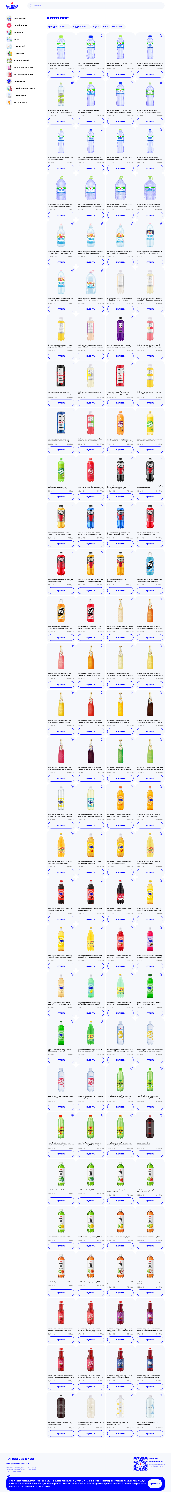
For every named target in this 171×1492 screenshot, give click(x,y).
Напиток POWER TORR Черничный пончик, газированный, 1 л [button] (119, 346)
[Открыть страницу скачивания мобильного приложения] (141, 1464)
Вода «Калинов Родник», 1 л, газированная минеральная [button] (119, 111)
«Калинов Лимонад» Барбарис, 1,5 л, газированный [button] (119, 956)
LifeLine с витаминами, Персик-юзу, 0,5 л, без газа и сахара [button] (150, 299)
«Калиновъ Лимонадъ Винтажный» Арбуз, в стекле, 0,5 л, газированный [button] (59, 674)
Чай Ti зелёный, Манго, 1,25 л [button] (90, 1237)
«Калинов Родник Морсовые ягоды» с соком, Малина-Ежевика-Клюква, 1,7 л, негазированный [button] (150, 1330)
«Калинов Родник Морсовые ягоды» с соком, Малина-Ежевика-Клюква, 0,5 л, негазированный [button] (120, 1330)
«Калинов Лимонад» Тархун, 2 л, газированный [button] (90, 1050)
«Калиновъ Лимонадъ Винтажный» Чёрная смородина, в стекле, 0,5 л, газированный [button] (90, 768)
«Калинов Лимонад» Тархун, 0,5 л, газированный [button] (149, 1003)
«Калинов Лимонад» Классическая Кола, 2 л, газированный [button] (119, 909)
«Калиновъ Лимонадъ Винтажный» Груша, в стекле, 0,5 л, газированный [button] (89, 674)
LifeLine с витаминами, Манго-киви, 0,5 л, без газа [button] (149, 393)
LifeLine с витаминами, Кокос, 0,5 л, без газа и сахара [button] (119, 299)
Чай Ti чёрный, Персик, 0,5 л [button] (59, 1282)
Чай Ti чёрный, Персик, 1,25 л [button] (90, 1282)
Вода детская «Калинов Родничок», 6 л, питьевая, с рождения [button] (90, 299)
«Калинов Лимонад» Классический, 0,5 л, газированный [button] (149, 909)
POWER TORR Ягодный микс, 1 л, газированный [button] (61, 580)
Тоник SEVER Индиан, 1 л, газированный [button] (117, 1423)
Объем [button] (63, 27)
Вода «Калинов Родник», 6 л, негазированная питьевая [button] (60, 205)
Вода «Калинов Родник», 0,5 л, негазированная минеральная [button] (120, 64)
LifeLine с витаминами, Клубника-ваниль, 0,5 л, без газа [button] (149, 346)
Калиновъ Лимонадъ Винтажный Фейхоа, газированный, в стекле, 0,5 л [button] (150, 768)
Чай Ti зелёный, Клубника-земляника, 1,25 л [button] (150, 1191)
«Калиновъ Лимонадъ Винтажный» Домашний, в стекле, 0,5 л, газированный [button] (120, 674)
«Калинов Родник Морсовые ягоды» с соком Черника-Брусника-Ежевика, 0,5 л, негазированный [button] (119, 1377)
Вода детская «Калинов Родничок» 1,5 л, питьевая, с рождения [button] (149, 252)
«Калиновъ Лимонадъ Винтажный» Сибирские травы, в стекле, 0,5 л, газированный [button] (149, 721)
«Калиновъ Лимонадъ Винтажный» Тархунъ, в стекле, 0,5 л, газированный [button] (119, 768)
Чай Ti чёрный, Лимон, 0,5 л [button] (118, 1237)
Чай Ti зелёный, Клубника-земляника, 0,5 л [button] (120, 1191)
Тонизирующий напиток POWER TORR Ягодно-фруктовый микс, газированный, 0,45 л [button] (120, 393)
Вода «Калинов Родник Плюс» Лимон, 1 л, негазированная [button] (150, 1050)
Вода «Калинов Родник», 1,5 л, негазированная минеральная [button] (61, 158)
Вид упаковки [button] (80, 27)
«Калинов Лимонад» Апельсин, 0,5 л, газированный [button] (119, 815)
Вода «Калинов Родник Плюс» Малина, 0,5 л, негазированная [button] (61, 1097)
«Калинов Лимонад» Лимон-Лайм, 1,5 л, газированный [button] (90, 1003)
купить (61, 74)
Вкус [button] (95, 27)
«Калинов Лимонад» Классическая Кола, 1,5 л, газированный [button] (90, 909)
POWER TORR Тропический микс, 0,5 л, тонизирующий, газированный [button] (60, 534)
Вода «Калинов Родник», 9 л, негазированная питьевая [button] (90, 205)
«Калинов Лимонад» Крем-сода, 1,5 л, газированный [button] (59, 1003)
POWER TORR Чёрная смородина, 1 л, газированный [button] (119, 534)
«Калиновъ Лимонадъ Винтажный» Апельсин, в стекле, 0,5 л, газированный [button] (149, 628)
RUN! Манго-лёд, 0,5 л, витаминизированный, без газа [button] (149, 580)
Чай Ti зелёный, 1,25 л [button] (87, 1190)
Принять (155, 1483)
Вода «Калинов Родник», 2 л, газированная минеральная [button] (149, 158)
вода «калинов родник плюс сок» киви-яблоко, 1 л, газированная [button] (60, 487)
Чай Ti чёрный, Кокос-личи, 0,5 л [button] (120, 1283)
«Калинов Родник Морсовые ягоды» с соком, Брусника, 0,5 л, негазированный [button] (60, 1330)
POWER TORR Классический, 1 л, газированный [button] (150, 487)
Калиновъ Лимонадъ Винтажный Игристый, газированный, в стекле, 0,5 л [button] (120, 628)
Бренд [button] (51, 27)
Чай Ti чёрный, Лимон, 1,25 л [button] (148, 1237)
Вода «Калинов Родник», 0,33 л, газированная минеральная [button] (88, 64)
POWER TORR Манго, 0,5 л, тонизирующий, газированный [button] (90, 580)
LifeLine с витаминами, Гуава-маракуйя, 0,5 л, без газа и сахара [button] (60, 346)
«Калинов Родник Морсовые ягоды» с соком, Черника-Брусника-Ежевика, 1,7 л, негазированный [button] (149, 1377)
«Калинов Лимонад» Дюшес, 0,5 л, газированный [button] (90, 862)
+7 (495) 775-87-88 (20, 1458)
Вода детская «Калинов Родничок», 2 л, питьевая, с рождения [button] (61, 299)
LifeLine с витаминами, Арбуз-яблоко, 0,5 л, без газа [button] (90, 440)
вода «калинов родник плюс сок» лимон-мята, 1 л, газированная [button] (149, 440)
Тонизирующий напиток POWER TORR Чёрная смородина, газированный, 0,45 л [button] (60, 440)
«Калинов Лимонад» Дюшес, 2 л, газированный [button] (149, 862)
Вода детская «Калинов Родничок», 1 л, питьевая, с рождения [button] (120, 252)
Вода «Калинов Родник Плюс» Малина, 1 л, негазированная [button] (91, 1097)
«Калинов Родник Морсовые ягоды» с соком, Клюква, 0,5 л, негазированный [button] (61, 1377)
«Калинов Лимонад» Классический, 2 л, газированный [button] (90, 956)
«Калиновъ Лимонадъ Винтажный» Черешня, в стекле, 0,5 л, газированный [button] (60, 768)
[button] (61, 47)
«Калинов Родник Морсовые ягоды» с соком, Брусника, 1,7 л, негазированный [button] (90, 1330)
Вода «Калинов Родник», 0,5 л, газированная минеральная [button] (150, 64)
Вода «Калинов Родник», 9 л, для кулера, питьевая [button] (119, 205)
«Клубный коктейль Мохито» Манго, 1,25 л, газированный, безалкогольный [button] (119, 1144)
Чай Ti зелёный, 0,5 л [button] (56, 1190)
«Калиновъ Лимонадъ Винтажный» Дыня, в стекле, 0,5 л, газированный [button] (150, 674)
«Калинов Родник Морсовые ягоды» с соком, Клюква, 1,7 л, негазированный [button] (90, 1377)
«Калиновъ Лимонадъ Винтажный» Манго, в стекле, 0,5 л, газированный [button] (119, 721)
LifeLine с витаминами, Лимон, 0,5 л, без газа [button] (90, 393)
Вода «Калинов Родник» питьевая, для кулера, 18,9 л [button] (149, 205)
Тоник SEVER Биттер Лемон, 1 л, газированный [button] (91, 1423)
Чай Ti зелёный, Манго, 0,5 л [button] (59, 1237)
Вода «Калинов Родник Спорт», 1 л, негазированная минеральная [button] (149, 111)
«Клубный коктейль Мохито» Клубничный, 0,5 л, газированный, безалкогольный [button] (61, 1144)
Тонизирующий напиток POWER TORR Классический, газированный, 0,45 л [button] (61, 393)
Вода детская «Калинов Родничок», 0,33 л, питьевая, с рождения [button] (61, 252)
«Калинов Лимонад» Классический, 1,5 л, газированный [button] (60, 956)
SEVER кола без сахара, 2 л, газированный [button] (60, 1423)
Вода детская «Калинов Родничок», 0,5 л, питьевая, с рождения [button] (90, 252)
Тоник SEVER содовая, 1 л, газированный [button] (148, 1423)
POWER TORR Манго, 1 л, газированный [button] (116, 580)
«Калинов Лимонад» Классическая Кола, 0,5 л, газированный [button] (60, 909)
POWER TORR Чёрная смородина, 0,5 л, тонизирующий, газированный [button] (90, 534)
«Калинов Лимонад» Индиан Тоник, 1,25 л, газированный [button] (60, 815)
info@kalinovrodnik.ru (17, 1464)
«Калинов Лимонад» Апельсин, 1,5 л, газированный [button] (149, 815)
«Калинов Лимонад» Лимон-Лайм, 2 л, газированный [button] (119, 1003)
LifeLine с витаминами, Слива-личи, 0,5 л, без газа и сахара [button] (90, 346)
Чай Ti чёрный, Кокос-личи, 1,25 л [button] (148, 1283)
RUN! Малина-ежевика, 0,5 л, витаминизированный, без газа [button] (89, 628)
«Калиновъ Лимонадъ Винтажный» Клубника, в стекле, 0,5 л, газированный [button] (90, 721)
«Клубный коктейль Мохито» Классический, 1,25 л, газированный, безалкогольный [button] (149, 1097)
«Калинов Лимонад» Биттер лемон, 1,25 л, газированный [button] (90, 815)
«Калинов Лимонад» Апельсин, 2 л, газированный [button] (60, 862)
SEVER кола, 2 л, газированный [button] (143, 1144)
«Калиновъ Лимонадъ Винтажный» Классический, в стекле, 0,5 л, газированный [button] (60, 721)
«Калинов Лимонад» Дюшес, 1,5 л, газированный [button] (119, 862)
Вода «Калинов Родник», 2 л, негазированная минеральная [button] (119, 158)
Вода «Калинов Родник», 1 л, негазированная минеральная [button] (90, 111)
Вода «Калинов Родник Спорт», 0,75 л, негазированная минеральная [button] (60, 111)
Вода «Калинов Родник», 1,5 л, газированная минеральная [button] (90, 158)
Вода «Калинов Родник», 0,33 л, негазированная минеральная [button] (58, 64)
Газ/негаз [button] (117, 27)
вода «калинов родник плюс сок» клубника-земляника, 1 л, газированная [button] (91, 487)
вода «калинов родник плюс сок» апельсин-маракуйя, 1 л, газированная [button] (120, 440)
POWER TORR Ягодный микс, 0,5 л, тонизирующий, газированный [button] (148, 534)
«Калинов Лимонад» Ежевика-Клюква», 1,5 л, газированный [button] (150, 956)
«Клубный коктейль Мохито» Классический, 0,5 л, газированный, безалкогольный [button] (119, 1097)
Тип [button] (105, 27)
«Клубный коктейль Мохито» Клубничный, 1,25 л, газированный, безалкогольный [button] (90, 1144)
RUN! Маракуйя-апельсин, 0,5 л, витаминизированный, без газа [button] (60, 628)
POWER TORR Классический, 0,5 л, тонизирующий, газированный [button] (118, 487)
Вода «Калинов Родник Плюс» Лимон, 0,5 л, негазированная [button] (120, 1050)
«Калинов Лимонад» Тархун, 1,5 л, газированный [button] (60, 1050)
